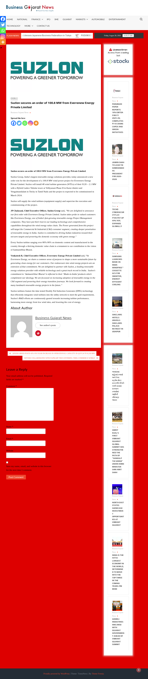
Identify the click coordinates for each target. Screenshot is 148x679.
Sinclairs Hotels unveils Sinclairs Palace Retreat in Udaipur (117, 323)
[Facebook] (13, 123)
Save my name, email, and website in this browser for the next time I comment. (28, 468)
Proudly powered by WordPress (56, 674)
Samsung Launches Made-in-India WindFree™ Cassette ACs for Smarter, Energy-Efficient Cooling (117, 270)
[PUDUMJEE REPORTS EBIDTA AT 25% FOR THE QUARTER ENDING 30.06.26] (66, 35)
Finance (36, 19)
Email (9, 438)
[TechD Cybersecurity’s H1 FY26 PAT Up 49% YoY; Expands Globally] (117, 196)
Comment (11, 386)
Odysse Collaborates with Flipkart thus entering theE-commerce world (59, 358)
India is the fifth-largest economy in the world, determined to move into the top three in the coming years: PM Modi (118, 572)
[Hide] (1, 48)
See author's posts (48, 325)
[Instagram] (30, 123)
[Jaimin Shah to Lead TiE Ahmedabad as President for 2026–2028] (117, 149)
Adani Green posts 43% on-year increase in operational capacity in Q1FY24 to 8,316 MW (53, 353)
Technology (13, 26)
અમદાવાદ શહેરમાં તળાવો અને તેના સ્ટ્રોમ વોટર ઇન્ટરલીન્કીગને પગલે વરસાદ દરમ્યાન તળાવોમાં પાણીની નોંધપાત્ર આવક (118, 386)
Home (10, 19)
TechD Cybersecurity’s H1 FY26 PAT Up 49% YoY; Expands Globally (118, 217)
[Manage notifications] (138, 670)
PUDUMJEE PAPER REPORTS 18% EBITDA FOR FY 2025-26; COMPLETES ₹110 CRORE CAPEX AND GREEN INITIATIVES (117, 118)
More (27, 26)
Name (9, 426)
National (22, 19)
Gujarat (67, 19)
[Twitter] (19, 123)
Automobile (98, 19)
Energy (14, 98)
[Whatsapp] (24, 123)
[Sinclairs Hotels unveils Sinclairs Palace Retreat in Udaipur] (117, 301)
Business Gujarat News (19, 112)
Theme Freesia (98, 674)
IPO (48, 19)
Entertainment (117, 19)
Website (9, 450)
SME (56, 19)
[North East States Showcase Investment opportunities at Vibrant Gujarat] (117, 489)
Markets (80, 19)
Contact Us (43, 26)
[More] (36, 123)
